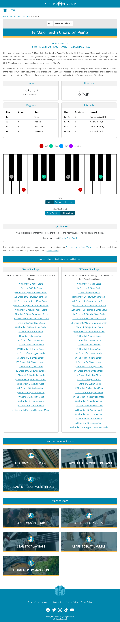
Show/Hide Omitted (60, 209)
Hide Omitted (67, 213)
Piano (19, 16)
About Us (46, 602)
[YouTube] (72, 610)
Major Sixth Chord (62, 23)
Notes (49, 202)
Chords (25, 16)
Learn (12, 16)
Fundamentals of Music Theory (79, 247)
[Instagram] (60, 610)
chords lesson (52, 250)
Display (60, 198)
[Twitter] (54, 610)
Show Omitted (53, 213)
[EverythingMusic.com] (60, 3)
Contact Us (57, 602)
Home (5, 16)
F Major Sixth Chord (68, 238)
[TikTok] (66, 610)
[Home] (5, 10)
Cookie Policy (86, 602)
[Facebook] (48, 610)
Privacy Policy (72, 602)
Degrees (58, 202)
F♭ (49, 23)
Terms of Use (33, 602)
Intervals (69, 202)
